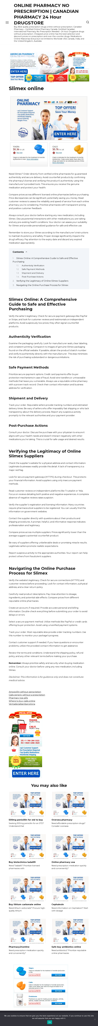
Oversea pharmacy (62, 819)
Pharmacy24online (19, 947)
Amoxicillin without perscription (25, 692)
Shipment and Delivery (33, 273)
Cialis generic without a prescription (27, 695)
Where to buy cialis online (22, 701)
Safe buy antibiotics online (66, 947)
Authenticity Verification (33, 265)
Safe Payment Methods (33, 269)
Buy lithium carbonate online (25, 904)
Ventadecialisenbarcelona (22, 704)
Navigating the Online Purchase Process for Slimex (42, 285)
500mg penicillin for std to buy (26, 819)
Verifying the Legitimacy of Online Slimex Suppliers (42, 281)
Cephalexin (58, 904)
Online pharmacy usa (63, 862)
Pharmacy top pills (18, 698)
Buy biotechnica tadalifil (22, 862)
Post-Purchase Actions (32, 277)
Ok (49, 1022)
